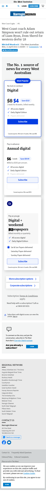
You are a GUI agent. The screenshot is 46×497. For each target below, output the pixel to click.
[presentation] (8, 247)
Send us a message (13, 437)
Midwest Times (7, 401)
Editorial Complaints (21, 457)
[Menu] (3, 6)
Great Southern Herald (9, 388)
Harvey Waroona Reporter (10, 390)
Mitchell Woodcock (11, 50)
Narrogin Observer (8, 403)
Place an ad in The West (10, 461)
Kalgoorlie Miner (7, 393)
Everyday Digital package (23, 341)
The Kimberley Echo (8, 396)
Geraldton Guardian (8, 385)
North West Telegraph (9, 406)
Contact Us (6, 453)
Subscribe (33, 6)
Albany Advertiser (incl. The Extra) (13, 370)
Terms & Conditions (29, 296)
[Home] (7, 6)
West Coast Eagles (8, 24)
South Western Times (9, 411)
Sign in (15, 316)
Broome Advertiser (8, 375)
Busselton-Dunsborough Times (12, 380)
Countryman (6, 383)
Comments (34, 47)
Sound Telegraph (7, 414)
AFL (18, 24)
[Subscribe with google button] (22, 128)
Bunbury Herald (7, 377)
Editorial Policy (7, 457)
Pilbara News (6, 409)
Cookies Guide (29, 473)
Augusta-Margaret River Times (11, 372)
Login (24, 6)
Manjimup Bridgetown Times (11, 398)
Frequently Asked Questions (22, 453)
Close (7, 484)
